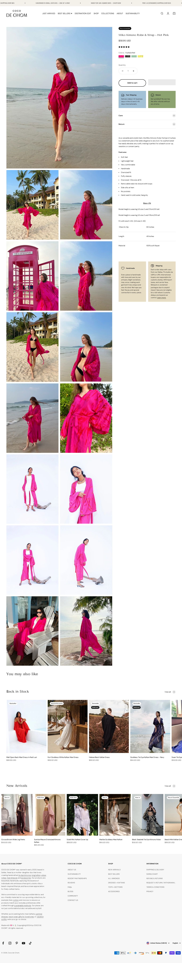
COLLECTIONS (107, 13)
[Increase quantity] (133, 71)
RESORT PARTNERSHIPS (77, 878)
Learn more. (161, 298)
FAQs (70, 887)
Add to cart (132, 83)
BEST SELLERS (114, 874)
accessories (26, 878)
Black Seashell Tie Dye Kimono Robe (146, 839)
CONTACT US (73, 900)
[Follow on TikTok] (30, 943)
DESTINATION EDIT (83, 13)
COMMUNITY (73, 896)
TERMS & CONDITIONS (155, 887)
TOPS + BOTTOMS (115, 887)
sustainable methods (22, 905)
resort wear (13, 917)
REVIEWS (71, 883)
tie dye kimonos (24, 875)
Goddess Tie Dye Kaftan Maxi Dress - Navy (147, 757)
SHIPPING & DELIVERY (155, 870)
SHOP (96, 13)
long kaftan (36, 875)
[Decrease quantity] (122, 71)
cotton (15, 900)
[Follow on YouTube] (23, 943)
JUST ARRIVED (48, 13)
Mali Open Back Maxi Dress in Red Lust (21, 757)
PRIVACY (149, 891)
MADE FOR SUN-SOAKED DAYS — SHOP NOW (106, 3)
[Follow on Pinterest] (17, 943)
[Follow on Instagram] (10, 943)
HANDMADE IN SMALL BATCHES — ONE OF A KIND (53, 3)
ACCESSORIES (114, 891)
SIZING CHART (152, 874)
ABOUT (120, 13)
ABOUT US (72, 870)
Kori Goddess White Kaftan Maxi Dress (63, 757)
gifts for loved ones (26, 917)
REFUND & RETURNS (154, 878)
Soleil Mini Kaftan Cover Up (77, 839)
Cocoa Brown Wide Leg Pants (13, 839)
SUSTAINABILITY (133, 13)
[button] (124, 47)
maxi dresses (12, 878)
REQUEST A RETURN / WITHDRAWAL (160, 883)
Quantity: (122, 65)
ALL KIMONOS (114, 878)
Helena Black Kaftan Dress (99, 757)
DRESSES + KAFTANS (116, 883)
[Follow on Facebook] (3, 943)
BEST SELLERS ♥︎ (65, 13)
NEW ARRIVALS (114, 870)
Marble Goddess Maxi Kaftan (110, 839)
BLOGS (70, 891)
